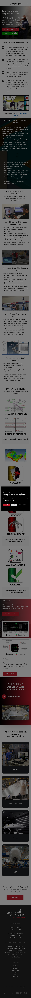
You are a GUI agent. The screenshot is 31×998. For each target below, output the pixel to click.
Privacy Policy (11, 500)
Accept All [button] (6, 504)
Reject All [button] (14, 504)
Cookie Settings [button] (22, 504)
